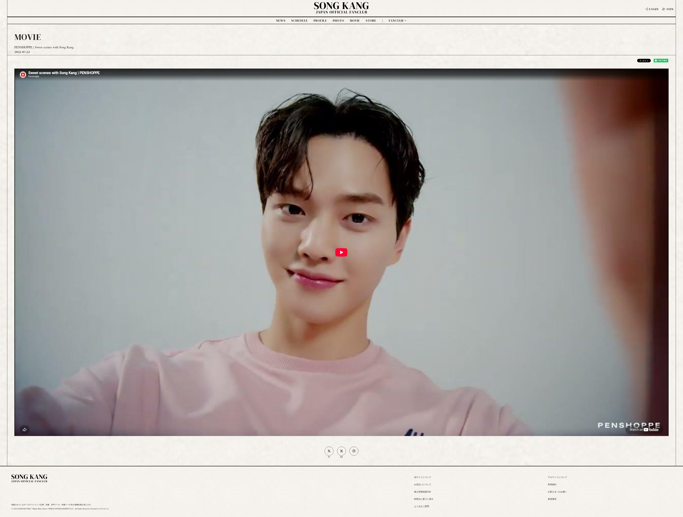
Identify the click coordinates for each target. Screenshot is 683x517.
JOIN (669, 9)
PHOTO (338, 20)
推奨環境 (552, 498)
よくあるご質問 (421, 506)
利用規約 (552, 484)
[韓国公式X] (341, 451)
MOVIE (355, 20)
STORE (371, 20)
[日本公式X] (329, 451)
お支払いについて (422, 484)
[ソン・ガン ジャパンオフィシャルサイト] (341, 11)
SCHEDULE (299, 20)
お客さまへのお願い (557, 491)
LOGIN (653, 9)
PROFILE (320, 20)
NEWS (281, 20)
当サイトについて (422, 477)
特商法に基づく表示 (423, 498)
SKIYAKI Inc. (104, 508)
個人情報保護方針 (422, 491)
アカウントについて (557, 477)
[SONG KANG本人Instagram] (354, 451)
